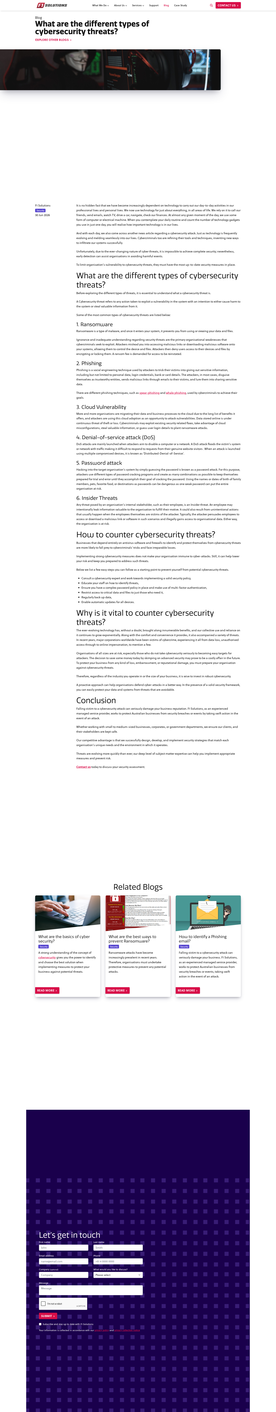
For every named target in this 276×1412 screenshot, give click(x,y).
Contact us (227, 5)
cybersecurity (47, 957)
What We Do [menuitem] (99, 5)
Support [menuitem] (154, 5)
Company (48, 1269)
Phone (96, 1256)
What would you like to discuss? (110, 1269)
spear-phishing (149, 393)
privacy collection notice (127, 1330)
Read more (46, 990)
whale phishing (176, 393)
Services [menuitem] (137, 5)
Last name (98, 1242)
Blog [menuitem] (166, 5)
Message (43, 1283)
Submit (47, 1316)
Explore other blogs (52, 40)
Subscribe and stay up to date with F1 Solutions (68, 1324)
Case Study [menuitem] (180, 5)
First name (44, 1242)
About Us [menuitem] (119, 5)
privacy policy (102, 1330)
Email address (46, 1256)
